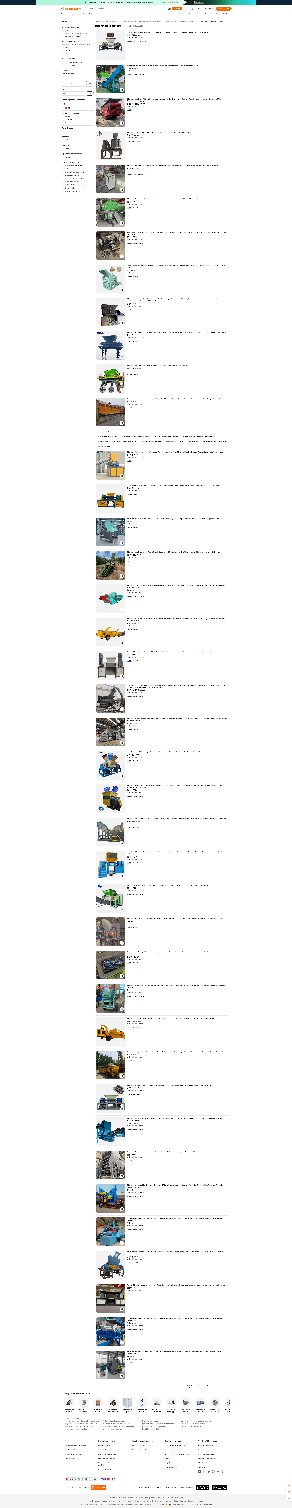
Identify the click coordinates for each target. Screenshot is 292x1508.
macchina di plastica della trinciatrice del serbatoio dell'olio (117, 441)
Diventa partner (203, 1463)
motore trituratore (104, 446)
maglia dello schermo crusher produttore (82, 1424)
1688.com (122, 1498)
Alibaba (97, 21)
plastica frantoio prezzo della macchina (158, 1424)
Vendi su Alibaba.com (205, 1445)
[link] (289, 1486)
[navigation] (78, 704)
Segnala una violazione (173, 1467)
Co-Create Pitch (71, 1450)
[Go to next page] (222, 1386)
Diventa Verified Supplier (207, 1459)
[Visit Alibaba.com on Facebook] (199, 1471)
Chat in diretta (170, 1450)
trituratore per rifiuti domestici (108, 436)
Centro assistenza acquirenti (175, 1445)
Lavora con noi (70, 1459)
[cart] (199, 9)
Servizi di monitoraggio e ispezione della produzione (112, 1464)
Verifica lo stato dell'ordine (207, 1454)
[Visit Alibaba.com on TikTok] (222, 1471)
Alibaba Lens (76, 1487)
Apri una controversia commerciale (177, 1454)
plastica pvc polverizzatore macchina (215, 441)
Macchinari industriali (110, 21)
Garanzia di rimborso (105, 1450)
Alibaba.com (188, 1487)
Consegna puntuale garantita (108, 1454)
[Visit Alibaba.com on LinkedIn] (204, 1471)
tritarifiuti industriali (150, 1429)
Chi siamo (68, 1441)
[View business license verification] (167, 1504)
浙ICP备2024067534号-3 (204, 1504)
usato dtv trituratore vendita (175, 441)
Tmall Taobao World (135, 1498)
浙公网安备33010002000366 (183, 1504)
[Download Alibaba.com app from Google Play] (219, 1487)
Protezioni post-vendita (106, 1459)
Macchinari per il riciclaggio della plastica (180, 21)
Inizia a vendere (203, 1450)
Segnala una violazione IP (174, 1463)
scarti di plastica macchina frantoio (166, 436)
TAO (163, 1498)
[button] (169, 8)
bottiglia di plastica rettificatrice (116, 1424)
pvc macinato (193, 441)
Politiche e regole (104, 1469)
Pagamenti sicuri (104, 1445)
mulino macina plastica (112, 1429)
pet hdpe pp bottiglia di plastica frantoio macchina (199, 436)
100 (217, 1385)
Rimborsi (168, 1459)
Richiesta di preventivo (140, 1450)
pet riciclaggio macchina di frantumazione (82, 1421)
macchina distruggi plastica (76, 1429)
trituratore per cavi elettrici (192, 1426)
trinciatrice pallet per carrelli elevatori (118, 1426)
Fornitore (142, 41)
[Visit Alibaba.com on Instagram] (213, 1471)
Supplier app (149, 1487)
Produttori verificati (138, 1445)
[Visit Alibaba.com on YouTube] (217, 1471)
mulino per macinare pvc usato (151, 441)
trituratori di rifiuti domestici (154, 1426)
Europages (179, 1498)
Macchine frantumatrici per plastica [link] (210, 21)
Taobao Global (155, 1498)
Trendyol (170, 1498)
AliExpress (113, 1498)
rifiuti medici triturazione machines (79, 1426)
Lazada (146, 1498)
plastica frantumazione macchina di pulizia (136, 436)
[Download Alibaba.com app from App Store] (202, 1487)
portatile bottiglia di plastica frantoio (196, 1421)
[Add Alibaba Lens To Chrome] (98, 1487)
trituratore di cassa (150, 1421)
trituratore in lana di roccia (114, 1421)
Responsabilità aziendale (73, 1454)
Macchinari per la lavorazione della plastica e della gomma (142, 21)
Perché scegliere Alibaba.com (75, 1445)
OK (90, 83)
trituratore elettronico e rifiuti (193, 1424)
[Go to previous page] (184, 1386)
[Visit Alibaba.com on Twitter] (208, 1471)
